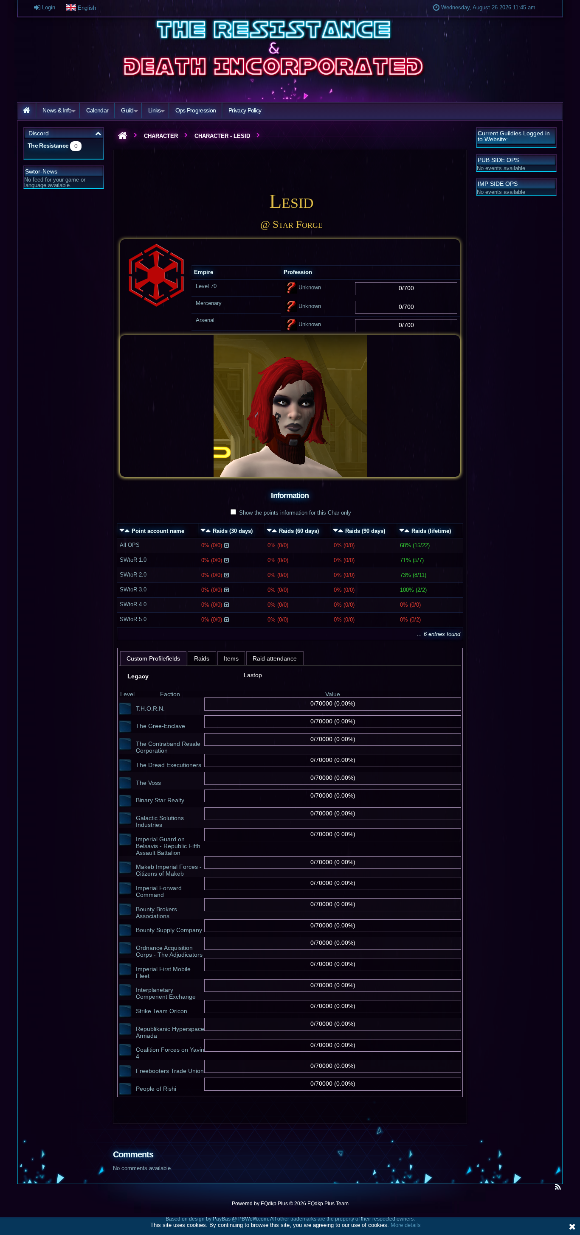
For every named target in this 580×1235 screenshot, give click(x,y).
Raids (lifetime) (431, 531)
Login (47, 7)
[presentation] (153, 659)
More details (406, 1225)
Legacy (138, 676)
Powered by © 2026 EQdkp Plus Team (290, 1204)
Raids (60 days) (299, 531)
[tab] (153, 658)
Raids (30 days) (233, 531)
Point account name (158, 531)
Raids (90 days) (365, 531)
